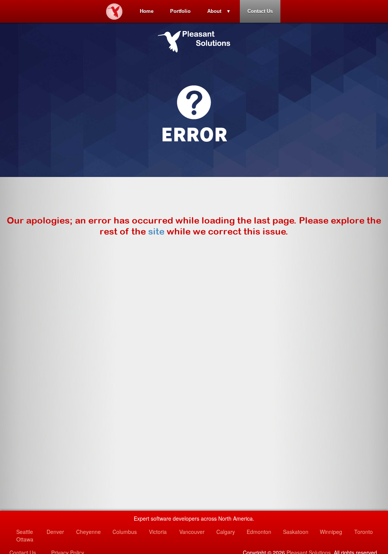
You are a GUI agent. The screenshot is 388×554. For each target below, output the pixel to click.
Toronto (363, 531)
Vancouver (192, 531)
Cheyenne (88, 531)
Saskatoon (295, 531)
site (156, 231)
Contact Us (260, 11)
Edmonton (259, 531)
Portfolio (180, 11)
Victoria (158, 531)
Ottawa (24, 539)
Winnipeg (331, 531)
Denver (55, 531)
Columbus (125, 531)
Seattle (24, 531)
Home (146, 11)
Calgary (225, 531)
